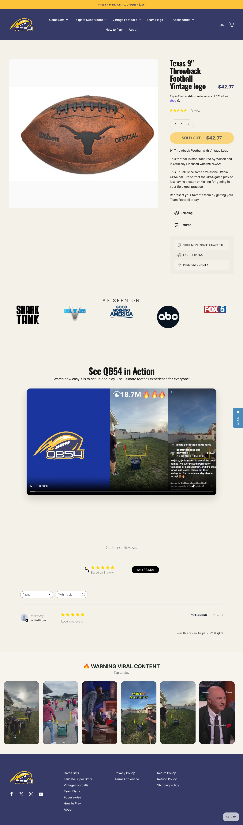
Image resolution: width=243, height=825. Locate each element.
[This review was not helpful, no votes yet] (218, 633)
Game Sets (71, 773)
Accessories (72, 797)
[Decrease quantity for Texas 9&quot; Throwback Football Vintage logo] (174, 124)
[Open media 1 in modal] (83, 133)
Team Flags (72, 791)
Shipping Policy (168, 785)
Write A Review (145, 569)
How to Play (72, 803)
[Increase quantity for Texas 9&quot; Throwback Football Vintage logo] (189, 124)
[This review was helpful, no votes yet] (212, 633)
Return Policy (166, 773)
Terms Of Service (127, 779)
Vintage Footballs (76, 785)
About (68, 809)
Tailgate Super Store (78, 779)
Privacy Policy (125, 773)
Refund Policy (167, 779)
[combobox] (36, 594)
